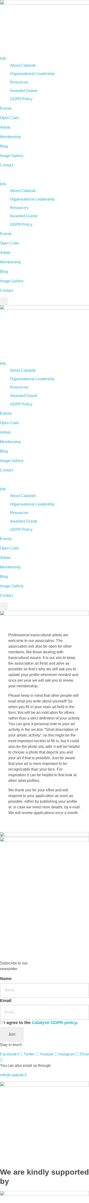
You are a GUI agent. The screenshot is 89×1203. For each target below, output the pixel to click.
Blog (4, 146)
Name (6, 978)
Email (5, 1000)
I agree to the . (41, 1022)
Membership (10, 137)
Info (3, 59)
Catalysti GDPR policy (54, 1022)
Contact (6, 165)
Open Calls (9, 118)
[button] (44, 175)
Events (6, 108)
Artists (5, 127)
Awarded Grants (23, 91)
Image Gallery (11, 156)
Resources (19, 82)
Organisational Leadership (32, 74)
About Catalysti (23, 65)
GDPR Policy (21, 99)
